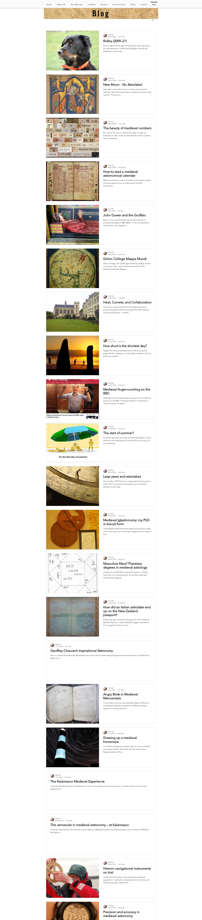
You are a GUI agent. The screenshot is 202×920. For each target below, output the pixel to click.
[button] (153, 20)
